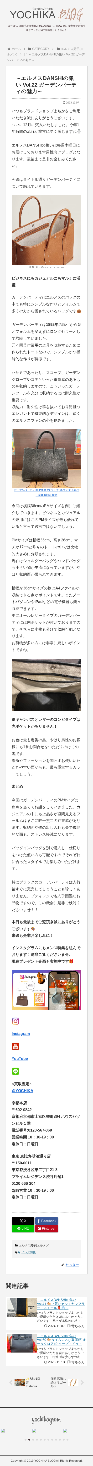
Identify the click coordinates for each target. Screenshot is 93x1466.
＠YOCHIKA (22, 1091)
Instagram (21, 1034)
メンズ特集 (28, 1252)
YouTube (20, 1059)
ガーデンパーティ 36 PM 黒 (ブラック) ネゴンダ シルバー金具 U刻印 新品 (46, 492)
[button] (25, 1440)
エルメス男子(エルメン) (34, 1245)
